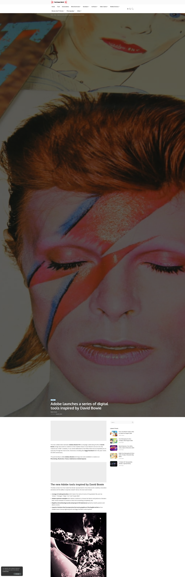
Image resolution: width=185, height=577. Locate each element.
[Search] (132, 8)
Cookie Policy (6, 571)
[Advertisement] (78, 431)
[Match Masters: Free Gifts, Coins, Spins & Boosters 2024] (113, 448)
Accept (17, 573)
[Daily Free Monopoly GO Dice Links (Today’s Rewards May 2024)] (113, 456)
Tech (53, 399)
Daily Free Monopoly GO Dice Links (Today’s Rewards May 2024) (126, 455)
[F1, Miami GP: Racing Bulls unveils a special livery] (113, 464)
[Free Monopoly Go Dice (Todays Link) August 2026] (113, 440)
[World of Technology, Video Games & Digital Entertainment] (59, 2)
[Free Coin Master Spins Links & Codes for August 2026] (113, 433)
